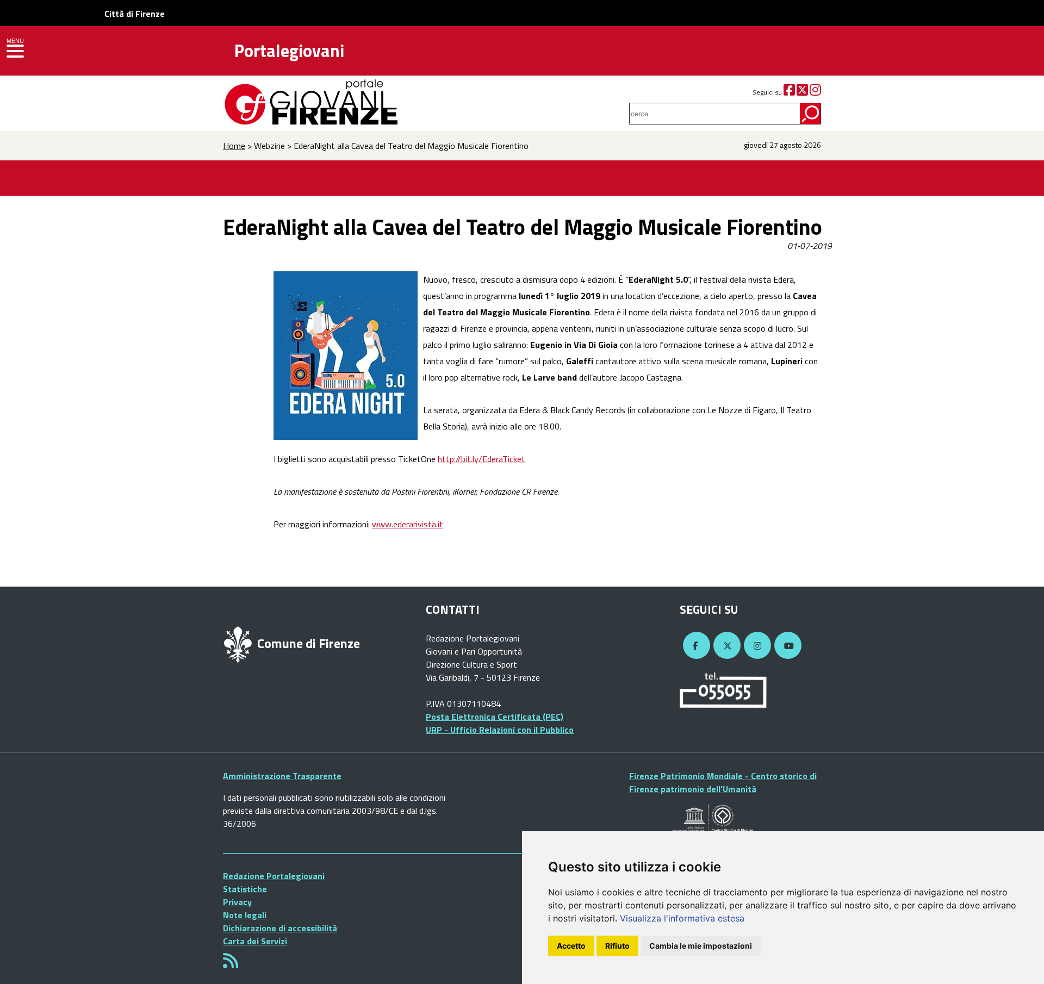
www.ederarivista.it (407, 524)
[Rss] (230, 963)
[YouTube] (786, 645)
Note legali (244, 914)
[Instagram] (815, 92)
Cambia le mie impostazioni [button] (700, 945)
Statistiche (245, 888)
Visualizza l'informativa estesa (682, 918)
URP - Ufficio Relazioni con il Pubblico (500, 729)
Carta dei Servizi (255, 941)
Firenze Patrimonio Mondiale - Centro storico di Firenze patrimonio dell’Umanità (723, 782)
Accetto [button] (571, 945)
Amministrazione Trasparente (282, 775)
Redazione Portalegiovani (274, 875)
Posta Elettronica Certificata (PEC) (494, 716)
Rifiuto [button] (617, 945)
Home (234, 145)
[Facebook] (789, 92)
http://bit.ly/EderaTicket (481, 458)
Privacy (237, 901)
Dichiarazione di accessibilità (280, 928)
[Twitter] (802, 92)
